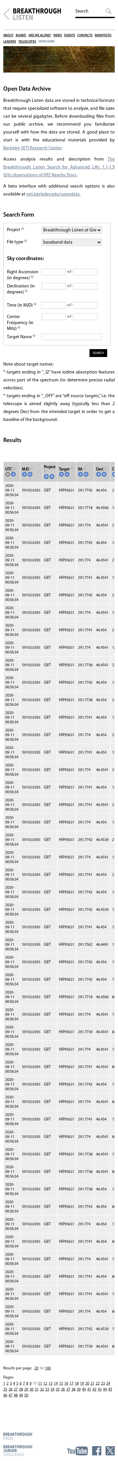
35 (58, 1389)
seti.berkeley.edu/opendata (53, 194)
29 (26, 1389)
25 (5, 1389)
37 (68, 1389)
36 (63, 1389)
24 (108, 1384)
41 (89, 1389)
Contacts (84, 35)
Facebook (96, 1450)
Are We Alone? (40, 35)
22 (98, 1384)
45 (110, 1389)
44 (105, 1389)
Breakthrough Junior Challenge (17, 1450)
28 (21, 1389)
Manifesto (103, 35)
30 (31, 1389)
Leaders (9, 42)
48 (16, 1395)
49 (21, 1395)
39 (79, 1389)
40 (84, 1389)
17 (71, 1384)
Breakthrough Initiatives (6, 14)
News (57, 35)
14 (56, 1384)
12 (45, 1384)
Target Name (20, 337)
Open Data (46, 42)
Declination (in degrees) (21, 289)
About (8, 35)
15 (61, 1384)
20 (36, 1368)
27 (16, 1389)
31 (37, 1389)
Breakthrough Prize (17, 1436)
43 (100, 1389)
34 (52, 1389)
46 (5, 1395)
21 (92, 1384)
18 (77, 1384)
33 (47, 1389)
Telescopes (27, 42)
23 (103, 1384)
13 (50, 1384)
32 (42, 1389)
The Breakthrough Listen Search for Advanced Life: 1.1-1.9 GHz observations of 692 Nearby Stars (59, 167)
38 (73, 1389)
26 (10, 1389)
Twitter (110, 1450)
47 (10, 1395)
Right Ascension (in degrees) (22, 275)
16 (66, 1384)
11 (40, 1384)
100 (48, 1368)
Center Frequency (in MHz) (20, 322)
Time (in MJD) (20, 305)
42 (94, 1389)
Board (21, 35)
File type (15, 242)
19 (82, 1384)
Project (14, 229)
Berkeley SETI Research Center (32, 148)
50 (26, 1395)
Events (69, 35)
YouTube (77, 1450)
